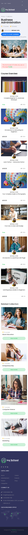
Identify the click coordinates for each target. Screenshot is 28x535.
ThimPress (14, 530)
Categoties (4, 483)
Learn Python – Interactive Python (14, 162)
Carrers (17, 475)
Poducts (17, 478)
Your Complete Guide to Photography (14, 194)
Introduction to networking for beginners (14, 131)
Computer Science (8, 409)
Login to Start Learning (11, 34)
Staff (5, 3)
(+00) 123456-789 (7, 492)
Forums (3, 481)
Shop (16, 481)
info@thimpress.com (8, 495)
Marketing (5, 441)
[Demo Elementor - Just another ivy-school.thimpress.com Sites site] (8, 10)
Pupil (2, 3)
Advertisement (5, 478)
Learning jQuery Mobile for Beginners (14, 290)
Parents (9, 3)
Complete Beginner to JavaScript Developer (14, 99)
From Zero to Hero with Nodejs (14, 226)
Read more (14, 338)
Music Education (8, 334)
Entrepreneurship (8, 366)
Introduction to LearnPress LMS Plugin (14, 258)
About (2, 475)
